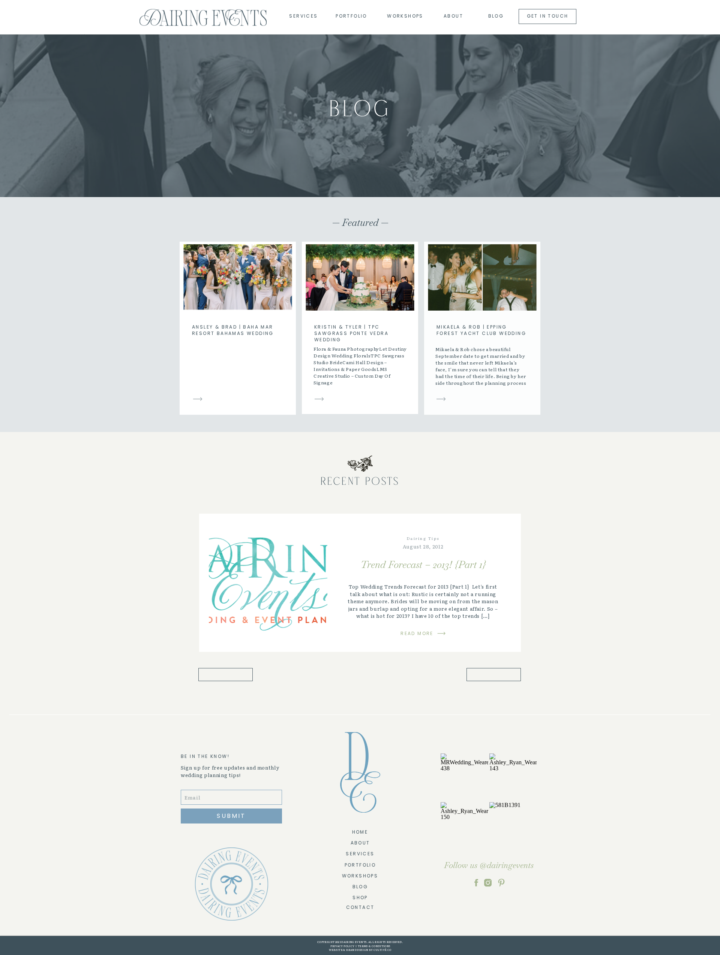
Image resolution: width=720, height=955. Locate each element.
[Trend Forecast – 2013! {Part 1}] (268, 583)
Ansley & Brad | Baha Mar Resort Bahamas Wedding (233, 330)
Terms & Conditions (374, 946)
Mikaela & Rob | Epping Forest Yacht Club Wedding (481, 330)
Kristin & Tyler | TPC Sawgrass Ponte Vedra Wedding (351, 333)
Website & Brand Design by (351, 950)
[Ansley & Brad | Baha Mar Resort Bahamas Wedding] (197, 399)
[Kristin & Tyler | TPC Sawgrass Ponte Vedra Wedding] (319, 399)
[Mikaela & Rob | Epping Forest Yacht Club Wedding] (441, 399)
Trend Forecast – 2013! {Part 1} (423, 564)
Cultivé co (382, 950)
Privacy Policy (342, 946)
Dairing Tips (423, 538)
